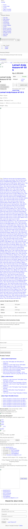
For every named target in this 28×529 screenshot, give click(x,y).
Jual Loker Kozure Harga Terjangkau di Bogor (15, 382)
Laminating (6, 22)
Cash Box (5, 17)
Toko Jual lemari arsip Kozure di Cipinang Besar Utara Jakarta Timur (13, 204)
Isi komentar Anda (5, 327)
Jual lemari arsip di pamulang (7, 180)
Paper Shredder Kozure (11, 396)
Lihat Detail (24, 478)
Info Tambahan (5, 87)
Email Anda (3, 347)
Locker (5, 7)
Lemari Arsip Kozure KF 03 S (12, 92)
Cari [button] (18, 40)
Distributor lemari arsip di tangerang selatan (14, 178)
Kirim (17, 440)
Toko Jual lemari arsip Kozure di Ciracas (14, 213)
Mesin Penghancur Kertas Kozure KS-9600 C (15, 403)
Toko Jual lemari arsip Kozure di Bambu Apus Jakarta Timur (14, 184)
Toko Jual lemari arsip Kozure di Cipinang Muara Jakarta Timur (13, 211)
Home (4, 4)
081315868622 (15, 453)
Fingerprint (6, 20)
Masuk (4, 522)
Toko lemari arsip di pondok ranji (12, 298)
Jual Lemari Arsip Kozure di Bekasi (12, 370)
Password (4, 514)
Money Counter (7, 10)
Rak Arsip (5, 34)
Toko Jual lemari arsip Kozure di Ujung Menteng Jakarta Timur (13, 292)
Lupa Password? (12, 522)
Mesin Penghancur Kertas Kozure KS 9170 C (14, 401)
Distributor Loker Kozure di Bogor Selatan (14, 369)
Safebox (5, 35)
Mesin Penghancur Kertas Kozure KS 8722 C (14, 404)
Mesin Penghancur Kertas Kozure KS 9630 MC (15, 398)
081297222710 (9, 447)
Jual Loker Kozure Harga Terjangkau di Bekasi (15, 393)
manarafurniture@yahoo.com (14, 455)
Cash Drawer (6, 19)
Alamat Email (5, 509)
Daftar (21, 525)
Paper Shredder (7, 9)
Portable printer (7, 32)
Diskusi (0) (3, 89)
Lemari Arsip (6, 6)
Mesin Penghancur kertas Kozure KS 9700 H (15, 406)
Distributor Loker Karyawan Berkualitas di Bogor (15, 367)
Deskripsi (3, 85)
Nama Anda (3, 342)
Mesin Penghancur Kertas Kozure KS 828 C (14, 400)
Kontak (3, 2)
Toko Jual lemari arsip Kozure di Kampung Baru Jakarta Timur (14, 228)
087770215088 (15, 450)
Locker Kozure (9, 376)
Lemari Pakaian (7, 25)
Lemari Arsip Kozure (10, 358)
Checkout (3, 59)
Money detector (7, 29)
